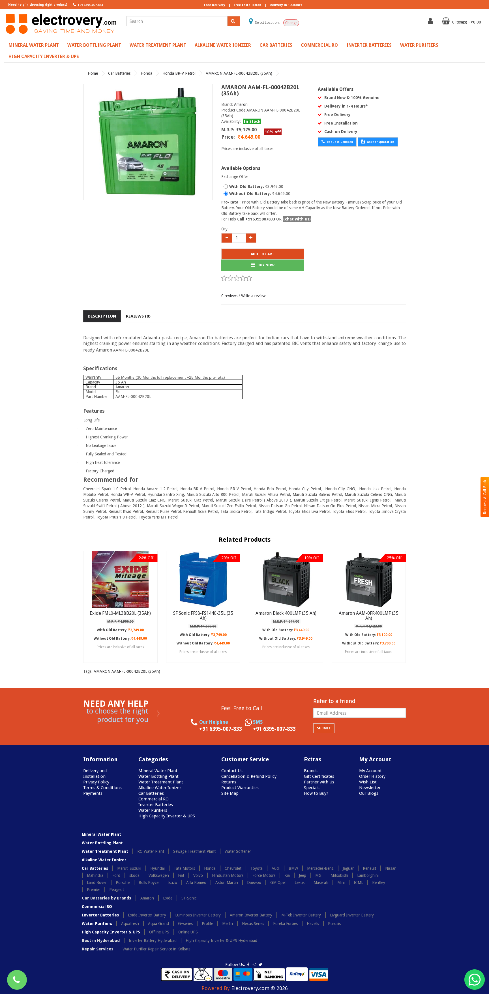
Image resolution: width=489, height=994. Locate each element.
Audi (276, 868)
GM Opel (278, 882)
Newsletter (370, 787)
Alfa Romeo (196, 882)
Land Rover (97, 882)
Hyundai (157, 868)
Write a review (253, 296)
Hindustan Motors (227, 875)
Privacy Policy (96, 782)
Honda (146, 73)
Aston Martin (226, 882)
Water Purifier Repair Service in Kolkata (156, 949)
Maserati (321, 882)
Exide (167, 898)
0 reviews (229, 296)
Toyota (256, 868)
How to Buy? (316, 793)
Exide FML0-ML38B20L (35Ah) (120, 613)
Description (102, 316)
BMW (293, 868)
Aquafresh (130, 923)
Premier (93, 889)
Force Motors (263, 875)
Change (291, 23)
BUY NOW (265, 265)
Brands (311, 770)
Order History (372, 776)
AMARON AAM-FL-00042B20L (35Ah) (239, 73)
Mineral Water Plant (33, 45)
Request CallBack (339, 141)
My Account (370, 770)
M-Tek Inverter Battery (301, 915)
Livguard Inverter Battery (352, 915)
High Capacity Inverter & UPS (43, 56)
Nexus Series (253, 923)
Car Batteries (275, 45)
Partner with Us (319, 782)
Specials (311, 787)
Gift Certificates (319, 776)
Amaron (241, 104)
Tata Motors (184, 868)
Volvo (198, 875)
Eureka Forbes (285, 923)
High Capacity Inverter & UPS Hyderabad (221, 940)
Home (93, 73)
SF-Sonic (188, 898)
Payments (92, 793)
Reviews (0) (138, 316)
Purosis (334, 923)
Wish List (368, 782)
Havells (313, 923)
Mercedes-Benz (320, 868)
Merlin (227, 923)
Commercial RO (319, 45)
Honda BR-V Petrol (179, 73)
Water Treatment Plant (158, 45)
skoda (134, 875)
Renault (369, 868)
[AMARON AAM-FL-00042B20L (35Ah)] (148, 142)
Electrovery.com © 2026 (259, 988)
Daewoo (254, 882)
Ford (116, 875)
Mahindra (95, 875)
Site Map (230, 793)
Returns (228, 782)
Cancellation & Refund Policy (248, 776)
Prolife (207, 923)
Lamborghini (368, 875)
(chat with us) (297, 219)
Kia (287, 875)
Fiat (181, 875)
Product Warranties (240, 787)
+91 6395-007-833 (90, 5)
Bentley (378, 882)
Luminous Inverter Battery (198, 915)
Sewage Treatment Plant (194, 851)
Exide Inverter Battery (147, 915)
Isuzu (172, 882)
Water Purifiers (419, 45)
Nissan (390, 868)
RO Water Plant (150, 851)
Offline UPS (159, 932)
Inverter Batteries (369, 45)
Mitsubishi (339, 875)
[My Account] (431, 22)
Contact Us (232, 770)
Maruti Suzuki (129, 868)
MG (318, 875)
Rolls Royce (148, 882)
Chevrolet (233, 868)
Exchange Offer (234, 176)
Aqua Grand (158, 923)
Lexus (299, 882)
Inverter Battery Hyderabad (153, 940)
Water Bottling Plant (94, 45)
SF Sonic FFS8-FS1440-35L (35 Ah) (203, 615)
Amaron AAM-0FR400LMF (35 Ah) (368, 615)
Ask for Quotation (380, 141)
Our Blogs (368, 793)
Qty (224, 229)
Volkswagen (159, 875)
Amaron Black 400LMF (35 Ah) (286, 613)
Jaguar (348, 868)
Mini (341, 882)
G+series (185, 923)
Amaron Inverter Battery (251, 915)
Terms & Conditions (102, 787)
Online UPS (188, 932)
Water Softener (238, 851)
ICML (358, 882)
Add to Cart (262, 254)
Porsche (123, 882)
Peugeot (116, 889)
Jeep (302, 875)
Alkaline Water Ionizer (223, 45)
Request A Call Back (484, 497)
